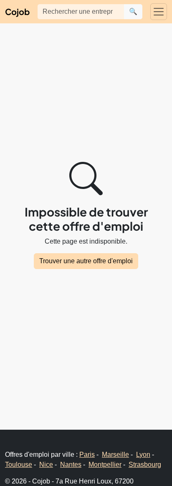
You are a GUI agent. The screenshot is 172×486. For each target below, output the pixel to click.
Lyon (143, 454)
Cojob (17, 11)
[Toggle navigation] (158, 11)
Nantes (70, 464)
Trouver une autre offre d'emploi (86, 260)
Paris (87, 454)
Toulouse (18, 464)
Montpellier (105, 464)
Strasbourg (145, 464)
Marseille (115, 454)
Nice (46, 464)
